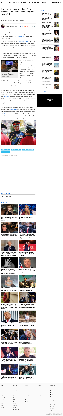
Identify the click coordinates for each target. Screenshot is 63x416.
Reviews (2, 407)
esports (14, 403)
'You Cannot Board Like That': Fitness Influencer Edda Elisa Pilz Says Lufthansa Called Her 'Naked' (9, 289)
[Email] (32, 26)
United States (40, 395)
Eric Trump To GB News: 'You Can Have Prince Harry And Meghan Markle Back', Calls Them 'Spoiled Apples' (47, 25)
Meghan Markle (13, 109)
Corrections (27, 397)
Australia (39, 388)
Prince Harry (22, 36)
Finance (14, 395)
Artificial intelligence (16, 399)
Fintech (14, 407)
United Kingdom (40, 393)
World (2, 388)
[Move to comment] (34, 26)
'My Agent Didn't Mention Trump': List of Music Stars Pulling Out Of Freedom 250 (26, 254)
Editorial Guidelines (27, 159)
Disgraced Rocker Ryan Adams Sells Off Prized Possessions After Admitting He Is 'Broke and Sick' (9, 236)
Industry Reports (16, 409)
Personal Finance (4, 397)
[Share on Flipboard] (27, 26)
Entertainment (3, 401)
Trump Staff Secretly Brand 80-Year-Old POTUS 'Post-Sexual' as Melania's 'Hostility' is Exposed (8, 377)
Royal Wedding (8, 113)
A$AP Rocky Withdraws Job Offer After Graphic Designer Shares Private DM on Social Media (27, 289)
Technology (3, 399)
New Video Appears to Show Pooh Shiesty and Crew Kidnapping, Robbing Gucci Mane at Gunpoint (27, 377)
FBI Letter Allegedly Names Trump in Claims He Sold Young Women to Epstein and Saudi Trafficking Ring (9, 254)
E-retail (14, 388)
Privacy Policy (28, 393)
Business (2, 393)
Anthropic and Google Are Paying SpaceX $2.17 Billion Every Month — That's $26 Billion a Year (9, 342)
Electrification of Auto (17, 393)
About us (27, 388)
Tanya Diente (9, 24)
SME (2, 395)
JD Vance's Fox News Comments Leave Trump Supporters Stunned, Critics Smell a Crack (9, 360)
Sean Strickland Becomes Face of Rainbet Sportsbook (47, 71)
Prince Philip (6, 96)
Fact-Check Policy (28, 401)
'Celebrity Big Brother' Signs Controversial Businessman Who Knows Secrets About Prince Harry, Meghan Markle (47, 40)
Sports (2, 405)
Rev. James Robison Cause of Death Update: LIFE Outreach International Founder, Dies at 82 (26, 360)
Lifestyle (2, 403)
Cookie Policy (27, 395)
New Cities (15, 405)
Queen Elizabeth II (23, 41)
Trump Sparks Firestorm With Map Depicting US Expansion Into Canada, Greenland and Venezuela (27, 306)
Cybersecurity (15, 397)
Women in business (16, 401)
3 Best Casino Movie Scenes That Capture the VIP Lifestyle (47, 86)
